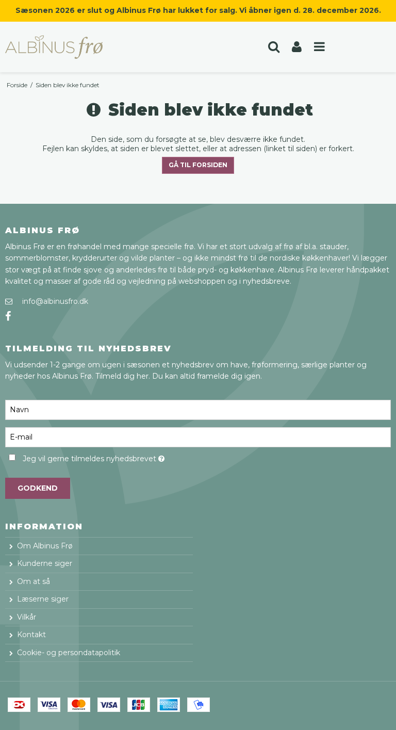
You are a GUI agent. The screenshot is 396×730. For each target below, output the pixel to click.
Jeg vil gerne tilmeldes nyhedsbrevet (120, 457)
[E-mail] (198, 436)
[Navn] (198, 409)
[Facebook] (8, 316)
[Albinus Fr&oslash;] (66, 47)
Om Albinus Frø (45, 545)
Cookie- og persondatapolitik (68, 652)
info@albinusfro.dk (55, 301)
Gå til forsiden (198, 165)
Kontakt (31, 634)
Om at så (33, 581)
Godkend (38, 488)
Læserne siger (43, 599)
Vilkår (26, 617)
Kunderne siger (44, 563)
